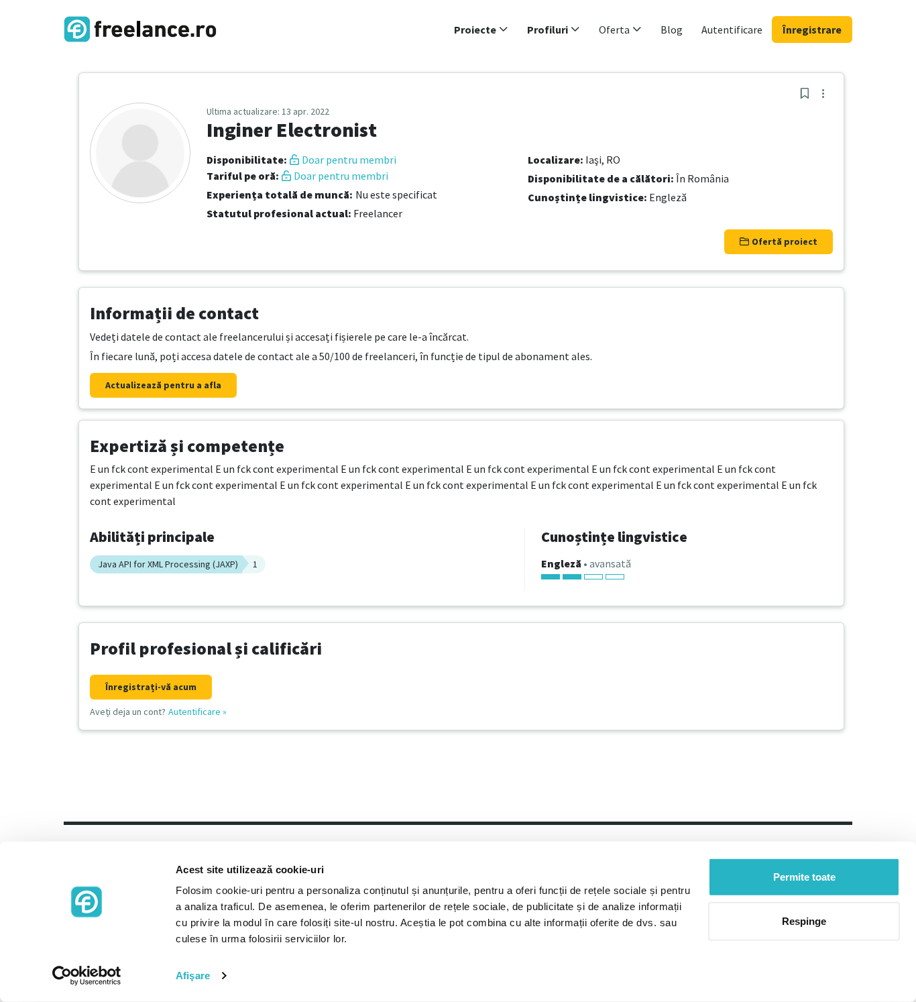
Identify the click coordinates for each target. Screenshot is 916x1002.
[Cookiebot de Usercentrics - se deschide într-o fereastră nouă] (87, 976)
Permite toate (804, 877)
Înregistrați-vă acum (150, 687)
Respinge (804, 920)
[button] (481, 29)
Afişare (193, 975)
